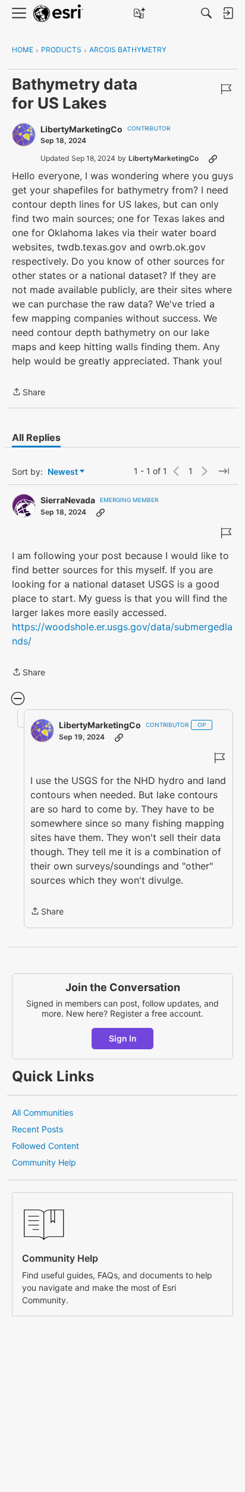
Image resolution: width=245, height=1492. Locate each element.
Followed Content (45, 1146)
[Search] (206, 13)
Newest (63, 472)
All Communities (42, 1112)
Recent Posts (37, 1129)
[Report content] (226, 89)
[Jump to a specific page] (223, 471)
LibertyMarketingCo (81, 129)
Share (28, 393)
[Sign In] (227, 13)
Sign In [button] (123, 1038)
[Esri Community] (58, 13)
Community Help (44, 1162)
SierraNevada (67, 500)
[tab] (36, 437)
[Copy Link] (213, 158)
